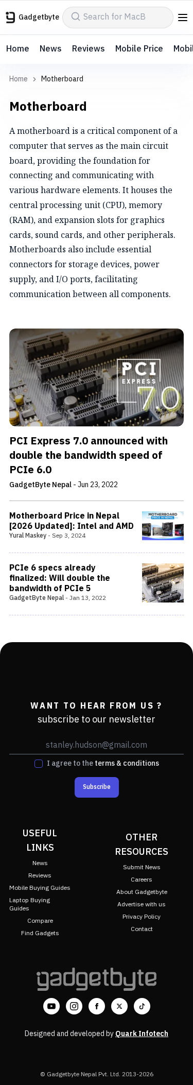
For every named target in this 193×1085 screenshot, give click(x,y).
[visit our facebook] (97, 1006)
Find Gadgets (40, 933)
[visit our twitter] (119, 1006)
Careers (141, 880)
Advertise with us (141, 904)
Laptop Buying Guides (29, 904)
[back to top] (174, 1062)
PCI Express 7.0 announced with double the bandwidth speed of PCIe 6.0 (88, 456)
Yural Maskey (27, 536)
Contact (142, 929)
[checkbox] (38, 764)
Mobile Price (139, 49)
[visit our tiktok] (142, 1006)
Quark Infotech (141, 1034)
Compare (40, 921)
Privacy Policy (141, 917)
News (51, 49)
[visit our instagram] (74, 1006)
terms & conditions (127, 763)
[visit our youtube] (51, 1006)
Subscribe (97, 787)
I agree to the (103, 764)
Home (17, 49)
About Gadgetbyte (141, 892)
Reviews (88, 49)
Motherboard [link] (62, 79)
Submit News (142, 867)
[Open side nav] (183, 17)
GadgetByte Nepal (40, 485)
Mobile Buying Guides (40, 888)
